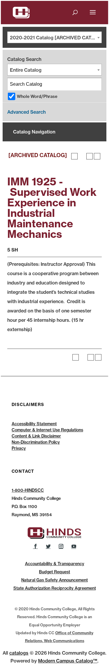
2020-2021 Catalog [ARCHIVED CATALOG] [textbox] (55, 38)
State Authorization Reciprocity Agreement (54, 588)
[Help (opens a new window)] (97, 156)
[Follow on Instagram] (61, 546)
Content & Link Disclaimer (36, 436)
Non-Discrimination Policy (36, 442)
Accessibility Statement (34, 423)
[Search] (96, 84)
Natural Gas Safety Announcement (54, 580)
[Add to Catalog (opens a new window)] (74, 156)
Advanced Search (26, 112)
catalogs (18, 653)
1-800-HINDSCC (28, 490)
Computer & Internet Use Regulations (47, 430)
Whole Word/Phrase (37, 96)
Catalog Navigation (34, 132)
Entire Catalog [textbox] (26, 70)
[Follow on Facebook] (35, 546)
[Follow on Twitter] (48, 546)
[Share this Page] (82, 156)
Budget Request (54, 571)
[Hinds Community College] (21, 12)
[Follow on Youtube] (73, 546)
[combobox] (54, 37)
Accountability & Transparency (54, 563)
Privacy (19, 448)
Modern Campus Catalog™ (67, 661)
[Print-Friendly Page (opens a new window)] (89, 156)
